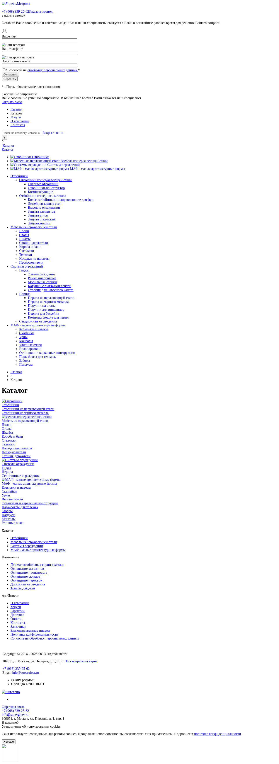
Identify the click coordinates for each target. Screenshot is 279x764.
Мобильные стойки (42, 282)
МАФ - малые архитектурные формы (97, 169)
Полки (24, 231)
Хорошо (8, 741)
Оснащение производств (28, 572)
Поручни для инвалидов (46, 309)
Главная (16, 109)
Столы (24, 235)
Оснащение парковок (26, 580)
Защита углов (38, 215)
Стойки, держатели (33, 243)
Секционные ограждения (38, 321)
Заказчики (18, 626)
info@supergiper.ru (25, 672)
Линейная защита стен (44, 203)
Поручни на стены (42, 305)
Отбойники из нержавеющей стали (45, 180)
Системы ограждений (63, 165)
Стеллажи (26, 250)
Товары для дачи (22, 588)
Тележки (25, 254)
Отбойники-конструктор (46, 188)
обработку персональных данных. (52, 70)
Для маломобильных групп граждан (37, 564)
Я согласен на (43, 70)
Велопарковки (30, 349)
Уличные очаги (30, 345)
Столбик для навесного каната (50, 290)
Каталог (8, 145)
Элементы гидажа (41, 274)
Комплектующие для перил (48, 317)
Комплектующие (40, 192)
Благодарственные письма (30, 630)
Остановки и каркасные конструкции (47, 353)
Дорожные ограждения (27, 584)
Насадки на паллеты (34, 258)
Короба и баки (30, 247)
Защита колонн (39, 223)
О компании (19, 121)
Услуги (15, 117)
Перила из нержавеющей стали (51, 298)
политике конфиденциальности (217, 734)
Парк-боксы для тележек (37, 356)
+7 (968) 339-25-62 (15, 11)
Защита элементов (41, 211)
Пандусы (26, 364)
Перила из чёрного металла (48, 302)
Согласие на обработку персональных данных (44, 638)
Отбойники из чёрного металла (42, 196)
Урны (23, 337)
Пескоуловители (31, 262)
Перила (24, 294)
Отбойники (40, 157)
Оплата (15, 619)
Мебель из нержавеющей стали (84, 161)
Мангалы (26, 341)
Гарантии (17, 611)
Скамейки (26, 333)
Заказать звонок (41, 11)
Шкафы (25, 239)
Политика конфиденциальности (34, 634)
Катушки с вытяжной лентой (49, 286)
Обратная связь (13, 707)
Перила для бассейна (43, 313)
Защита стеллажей (41, 219)
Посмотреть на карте (81, 661)
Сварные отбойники (43, 184)
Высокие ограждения (44, 207)
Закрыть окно (12, 102)
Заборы (24, 360)
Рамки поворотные (42, 278)
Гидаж (24, 270)
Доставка (17, 615)
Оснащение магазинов (27, 568)
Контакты (17, 125)
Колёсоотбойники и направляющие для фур (60, 199)
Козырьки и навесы (33, 329)
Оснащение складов (25, 576)
